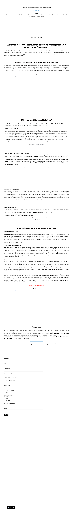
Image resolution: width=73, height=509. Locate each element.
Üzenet (5, 408)
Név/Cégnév (7, 358)
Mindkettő (8, 400)
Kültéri (7, 396)
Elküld (6, 414)
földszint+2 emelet (10, 390)
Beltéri (7, 398)
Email (5, 363)
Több (7, 392)
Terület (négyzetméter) (9, 380)
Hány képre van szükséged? (10, 403)
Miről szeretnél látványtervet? (11, 373)
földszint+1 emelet (10, 388)
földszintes (8, 387)
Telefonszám (7, 368)
